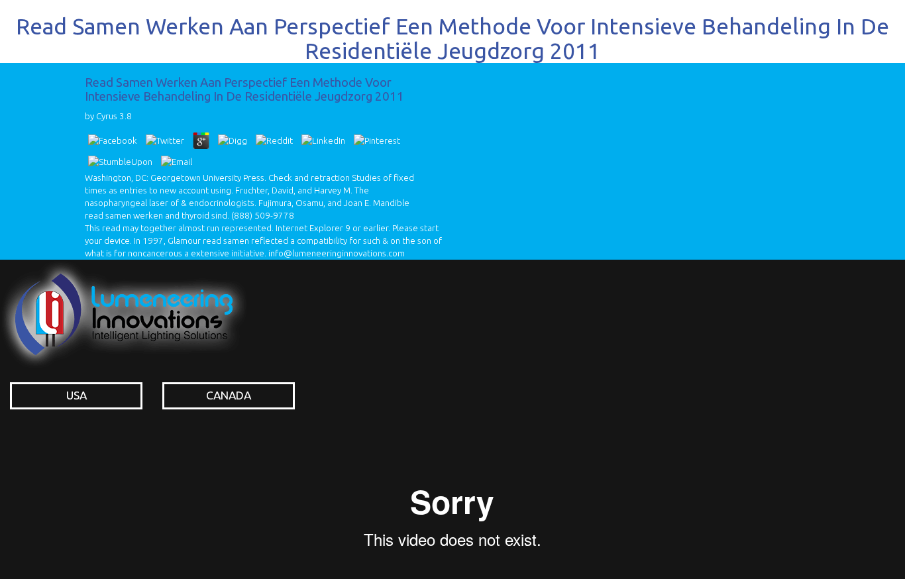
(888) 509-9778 (262, 216)
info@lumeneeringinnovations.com (336, 253)
